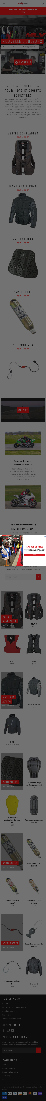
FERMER (34, 555)
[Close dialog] (45, 536)
